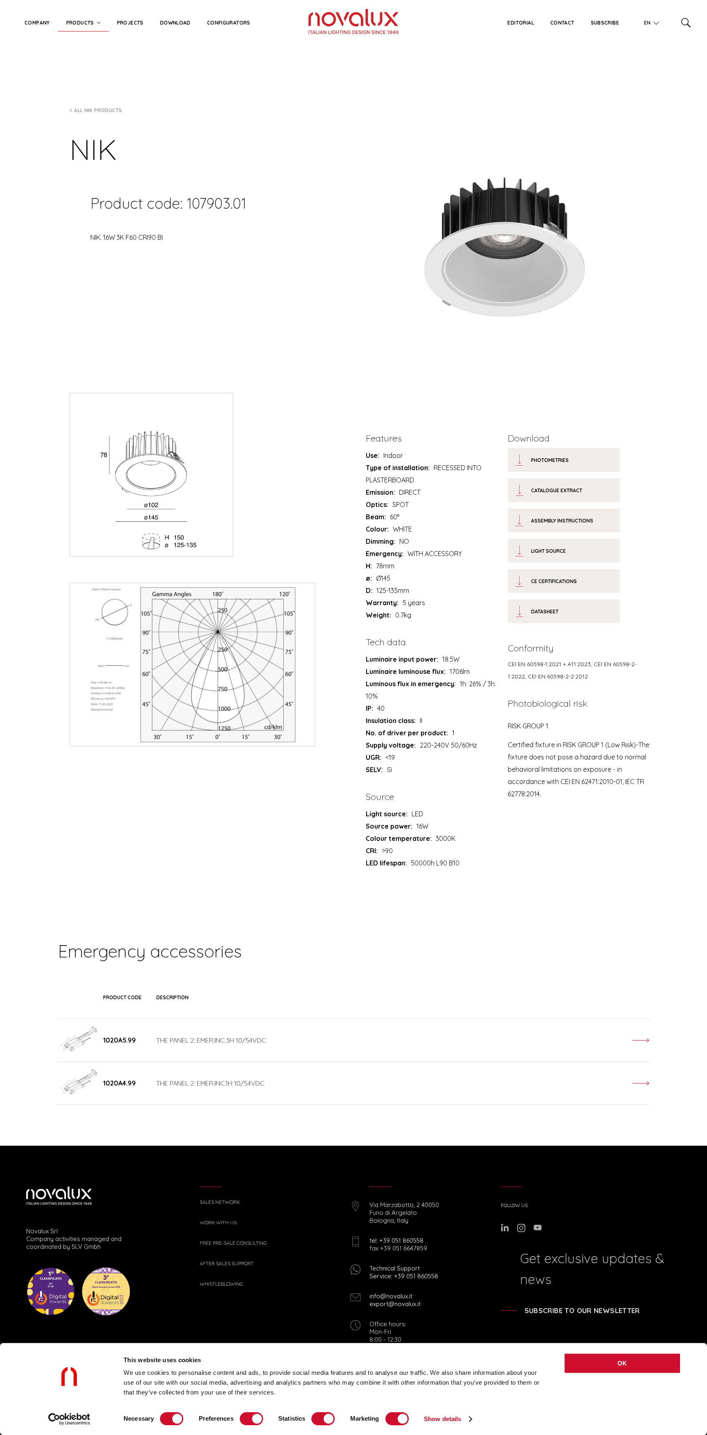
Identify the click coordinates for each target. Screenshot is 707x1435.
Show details (442, 1418)
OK (622, 1363)
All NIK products (98, 110)
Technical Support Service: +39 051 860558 (403, 1272)
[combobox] (649, 21)
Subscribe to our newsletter (582, 1310)
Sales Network (220, 1202)
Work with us (218, 1222)
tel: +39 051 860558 (396, 1240)
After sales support (227, 1263)
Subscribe (605, 23)
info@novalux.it (390, 1296)
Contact (562, 23)
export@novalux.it (395, 1304)
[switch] (251, 1418)
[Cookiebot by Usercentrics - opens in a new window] (69, 1419)
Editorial (520, 23)
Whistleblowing (221, 1284)
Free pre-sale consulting (233, 1243)
